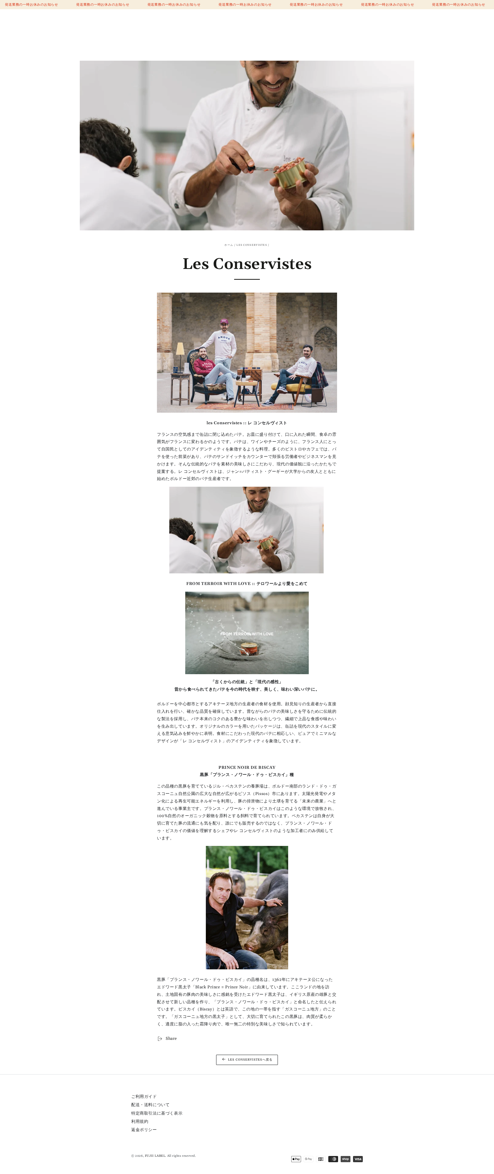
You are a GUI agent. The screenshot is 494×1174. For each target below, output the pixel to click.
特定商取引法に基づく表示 (156, 1113)
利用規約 (139, 1121)
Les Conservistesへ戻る (250, 1060)
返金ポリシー (144, 1129)
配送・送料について (150, 1104)
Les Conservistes (251, 245)
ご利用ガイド (144, 1096)
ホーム (228, 245)
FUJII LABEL (155, 1156)
